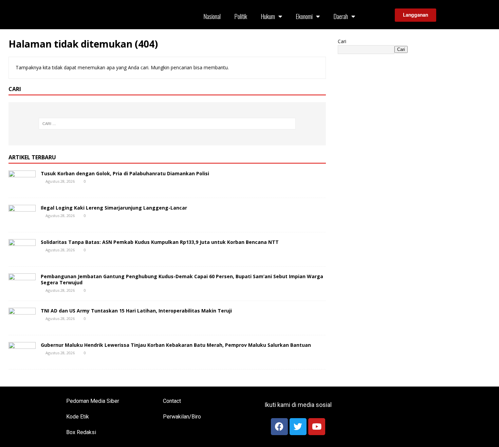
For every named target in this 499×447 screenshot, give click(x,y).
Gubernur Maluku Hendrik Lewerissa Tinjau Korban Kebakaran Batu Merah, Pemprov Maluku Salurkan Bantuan (176, 345)
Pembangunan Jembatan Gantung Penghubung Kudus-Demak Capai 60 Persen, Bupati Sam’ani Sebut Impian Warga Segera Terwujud (182, 279)
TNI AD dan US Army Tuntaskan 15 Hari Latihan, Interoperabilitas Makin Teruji (136, 310)
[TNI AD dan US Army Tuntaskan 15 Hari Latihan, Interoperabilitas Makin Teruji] (22, 324)
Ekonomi (304, 16)
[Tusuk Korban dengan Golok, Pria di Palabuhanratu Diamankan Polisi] (22, 186)
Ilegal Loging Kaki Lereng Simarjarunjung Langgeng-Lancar (114, 207)
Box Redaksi (81, 432)
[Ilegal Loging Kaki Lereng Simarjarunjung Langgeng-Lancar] (22, 221)
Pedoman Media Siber (92, 401)
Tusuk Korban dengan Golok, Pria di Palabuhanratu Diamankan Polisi (125, 173)
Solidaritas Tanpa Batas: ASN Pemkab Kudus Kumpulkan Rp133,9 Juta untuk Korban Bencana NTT (160, 242)
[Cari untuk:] (167, 123)
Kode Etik (77, 416)
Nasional (212, 16)
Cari (342, 41)
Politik (240, 16)
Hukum (268, 16)
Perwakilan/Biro (182, 416)
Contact (172, 401)
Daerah (340, 16)
